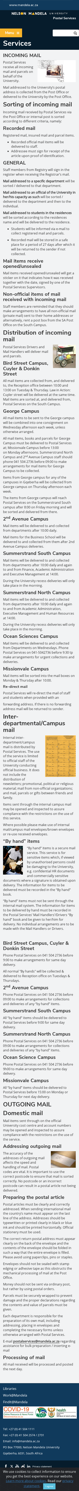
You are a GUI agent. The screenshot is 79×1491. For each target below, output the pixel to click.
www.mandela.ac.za (23, 5)
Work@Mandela (15, 1395)
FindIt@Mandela (15, 1402)
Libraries (9, 1388)
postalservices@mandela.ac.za (36, 1341)
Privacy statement (42, 1466)
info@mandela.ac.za (26, 1441)
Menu (9, 32)
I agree (49, 1486)
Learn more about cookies (26, 1481)
